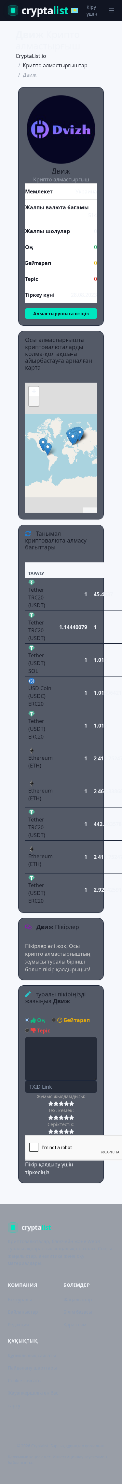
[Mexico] (43, 444)
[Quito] (48, 449)
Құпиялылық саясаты (32, 1355)
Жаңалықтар (77, 1299)
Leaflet (90, 510)
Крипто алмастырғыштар (55, 65)
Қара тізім (74, 1324)
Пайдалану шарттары (32, 1368)
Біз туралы (20, 1299)
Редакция (18, 1324)
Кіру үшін (92, 10)
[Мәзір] (111, 10)
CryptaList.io (31, 55)
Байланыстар (23, 1312)
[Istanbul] (73, 438)
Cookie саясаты (25, 1380)
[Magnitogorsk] (79, 434)
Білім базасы (77, 1312)
